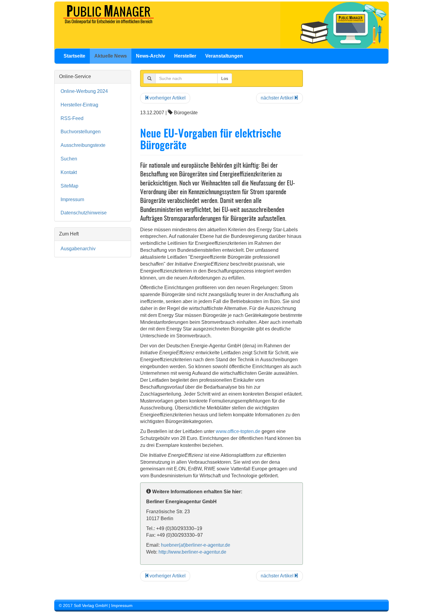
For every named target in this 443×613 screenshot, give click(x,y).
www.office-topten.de (238, 431)
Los (224, 78)
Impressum (72, 199)
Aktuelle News (110, 55)
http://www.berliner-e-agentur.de (192, 552)
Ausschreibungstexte (83, 145)
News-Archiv (150, 55)
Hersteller (185, 55)
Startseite (74, 55)
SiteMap (69, 185)
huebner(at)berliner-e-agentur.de (195, 545)
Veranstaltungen (224, 55)
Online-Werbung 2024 (84, 91)
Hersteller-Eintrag (79, 104)
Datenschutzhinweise (84, 212)
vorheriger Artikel (167, 97)
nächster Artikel (277, 97)
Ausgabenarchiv (78, 248)
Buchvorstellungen (81, 131)
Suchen (69, 158)
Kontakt (69, 172)
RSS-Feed (72, 118)
